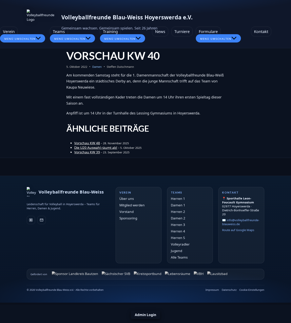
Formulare (208, 31)
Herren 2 (178, 211)
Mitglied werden (132, 205)
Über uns (126, 198)
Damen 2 (178, 218)
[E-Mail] (41, 220)
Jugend (176, 250)
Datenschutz (229, 290)
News (160, 31)
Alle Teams (179, 257)
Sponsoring (128, 218)
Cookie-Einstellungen (251, 290)
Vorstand (126, 211)
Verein (9, 31)
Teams (59, 31)
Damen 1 (178, 205)
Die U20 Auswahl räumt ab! (95, 147)
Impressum (212, 290)
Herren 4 (178, 231)
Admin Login (145, 315)
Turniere (182, 31)
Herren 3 (178, 224)
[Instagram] (31, 220)
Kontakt (261, 31)
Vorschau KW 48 (87, 143)
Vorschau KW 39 (87, 152)
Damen (97, 67)
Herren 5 (178, 237)
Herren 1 (178, 198)
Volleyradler (180, 244)
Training (110, 31)
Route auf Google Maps (238, 230)
